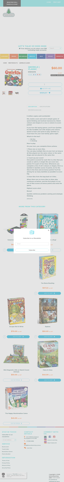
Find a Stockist (6, 454)
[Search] (60, 48)
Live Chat (29, 448)
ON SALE (50, 56)
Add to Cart (48, 293)
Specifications (45, 106)
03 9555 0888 (39, 46)
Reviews (31, 110)
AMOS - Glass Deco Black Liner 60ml (15, 475)
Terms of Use (5, 460)
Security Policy (6, 467)
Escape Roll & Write (16, 326)
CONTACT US (59, 56)
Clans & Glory (47, 370)
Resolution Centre (7, 451)
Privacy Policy (6, 463)
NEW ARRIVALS (23, 56)
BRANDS (14, 56)
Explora (47, 326)
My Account (5, 446)
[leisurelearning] (8, 12)
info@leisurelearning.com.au (32, 445)
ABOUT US (32, 56)
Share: (31, 74)
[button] (38, 480)
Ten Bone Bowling (47, 283)
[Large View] (4, 93)
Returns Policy (6, 465)
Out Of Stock (15, 380)
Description (32, 106)
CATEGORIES (5, 56)
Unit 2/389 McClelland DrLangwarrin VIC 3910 (31, 437)
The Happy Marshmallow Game (16, 413)
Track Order (5, 449)
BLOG (41, 56)
